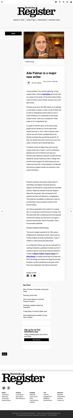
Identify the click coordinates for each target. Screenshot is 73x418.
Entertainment (47, 400)
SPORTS (18, 393)
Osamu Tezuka (50, 254)
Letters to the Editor (33, 397)
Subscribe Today (54, 20)
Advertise (60, 398)
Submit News (42, 20)
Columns (32, 402)
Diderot (35, 254)
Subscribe (60, 394)
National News (6, 400)
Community (5, 398)
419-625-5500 (52, 415)
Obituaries (5, 396)
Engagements (47, 396)
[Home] (56, 2)
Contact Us (60, 400)
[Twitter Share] (31, 275)
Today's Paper (31, 20)
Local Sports (19, 394)
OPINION (32, 393)
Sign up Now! (36, 340)
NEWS (4, 393)
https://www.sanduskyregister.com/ (49, 413)
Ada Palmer (46, 94)
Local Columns (34, 400)
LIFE (44, 393)
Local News (5, 394)
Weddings (46, 398)
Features (46, 394)
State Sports (19, 396)
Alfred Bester (31, 256)
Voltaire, (42, 254)
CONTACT (60, 393)
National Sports (20, 398)
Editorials (32, 394)
